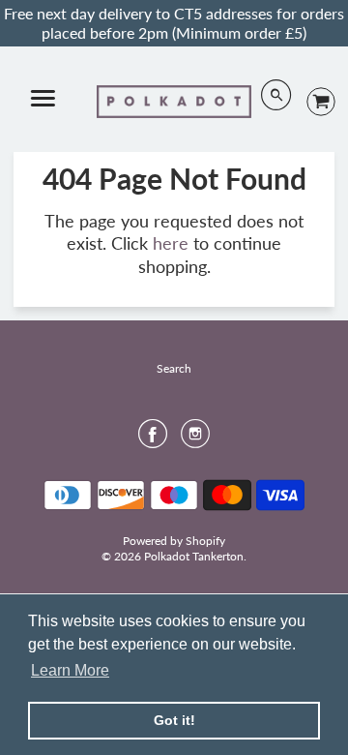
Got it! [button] (174, 720)
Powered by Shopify (174, 540)
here (170, 243)
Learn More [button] (70, 670)
